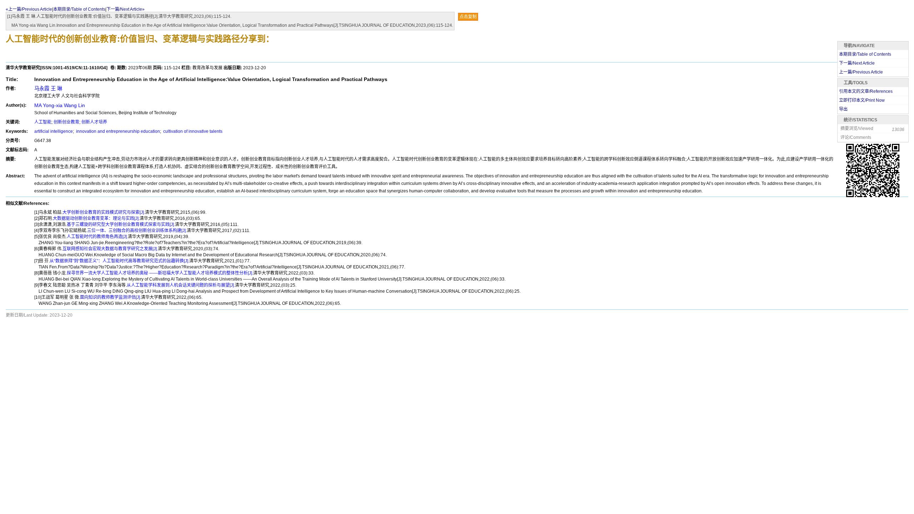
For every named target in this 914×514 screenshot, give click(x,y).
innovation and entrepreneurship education (117, 131)
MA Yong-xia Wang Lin (59, 105)
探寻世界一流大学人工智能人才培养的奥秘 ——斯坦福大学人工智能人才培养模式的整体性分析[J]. (160, 273)
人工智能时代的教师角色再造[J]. (97, 236)
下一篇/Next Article (857, 63)
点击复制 (468, 16)
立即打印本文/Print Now (862, 100)
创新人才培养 (94, 122)
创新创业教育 (66, 122)
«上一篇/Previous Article (29, 9)
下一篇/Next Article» (125, 9)
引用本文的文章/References (866, 91)
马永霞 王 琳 (48, 88)
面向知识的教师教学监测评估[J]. (110, 297)
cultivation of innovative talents (192, 131)
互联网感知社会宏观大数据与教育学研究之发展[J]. (110, 248)
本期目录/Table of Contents (79, 9)
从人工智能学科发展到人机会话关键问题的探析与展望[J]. (181, 285)
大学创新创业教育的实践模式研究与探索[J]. (103, 212)
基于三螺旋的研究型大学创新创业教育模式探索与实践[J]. (121, 224)
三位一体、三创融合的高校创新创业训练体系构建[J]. (137, 230)
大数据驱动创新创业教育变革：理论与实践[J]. (96, 218)
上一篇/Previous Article (861, 72)
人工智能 (42, 122)
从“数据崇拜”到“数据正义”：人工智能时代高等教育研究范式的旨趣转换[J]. (119, 260)
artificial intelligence (53, 131)
